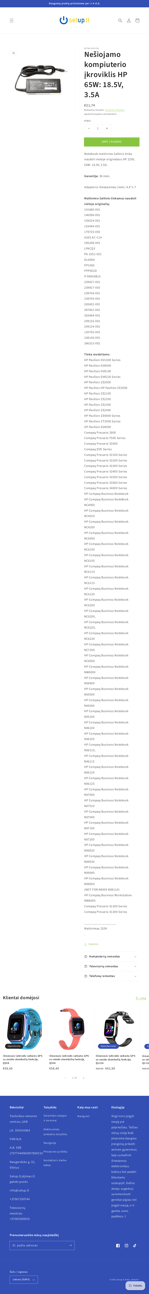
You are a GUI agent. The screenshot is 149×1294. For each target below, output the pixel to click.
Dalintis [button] (93, 944)
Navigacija (50, 1143)
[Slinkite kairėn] (65, 1078)
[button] (11, 20)
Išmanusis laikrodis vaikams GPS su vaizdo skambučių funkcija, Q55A (22, 1059)
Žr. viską (141, 998)
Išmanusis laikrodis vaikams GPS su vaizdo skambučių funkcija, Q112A (115, 1059)
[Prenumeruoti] (70, 1245)
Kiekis (87, 121)
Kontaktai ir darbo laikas (55, 1163)
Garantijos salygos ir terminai (55, 1118)
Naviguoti (83, 1116)
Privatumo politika (55, 1152)
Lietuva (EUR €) (21, 1279)
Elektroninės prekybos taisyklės (55, 1132)
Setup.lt (120, 1279)
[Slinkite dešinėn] (83, 1078)
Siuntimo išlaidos (115, 110)
